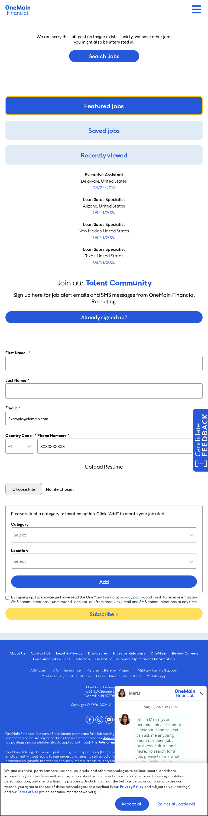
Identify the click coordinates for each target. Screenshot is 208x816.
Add (104, 581)
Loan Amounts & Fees (51, 659)
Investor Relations (129, 653)
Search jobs (104, 56)
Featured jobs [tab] (104, 106)
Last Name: (17, 380)
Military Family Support (158, 670)
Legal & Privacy (69, 653)
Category (19, 524)
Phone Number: (53, 435)
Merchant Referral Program (109, 670)
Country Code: (20, 435)
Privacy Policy (132, 786)
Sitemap (83, 659)
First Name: (17, 352)
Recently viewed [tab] (104, 155)
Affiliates (38, 670)
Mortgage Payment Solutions (66, 676)
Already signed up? (104, 317)
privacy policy (132, 597)
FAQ (55, 670)
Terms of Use (28, 791)
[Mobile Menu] (196, 7)
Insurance (72, 670)
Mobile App (157, 676)
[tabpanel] (104, 218)
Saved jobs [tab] (104, 130)
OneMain (159, 653)
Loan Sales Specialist (104, 199)
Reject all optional (176, 804)
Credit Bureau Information (118, 676)
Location (19, 550)
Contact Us (41, 653)
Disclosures (98, 653)
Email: (13, 407)
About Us (17, 653)
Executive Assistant (104, 174)
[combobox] (104, 534)
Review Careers (185, 653)
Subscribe (102, 614)
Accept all (132, 804)
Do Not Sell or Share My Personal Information (135, 659)
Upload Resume (104, 466)
